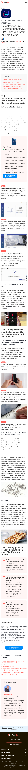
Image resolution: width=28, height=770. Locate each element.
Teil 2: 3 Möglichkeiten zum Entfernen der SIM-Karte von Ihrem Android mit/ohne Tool (14, 83)
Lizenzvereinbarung (18, 767)
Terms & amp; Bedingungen (10, 765)
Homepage (4, 727)
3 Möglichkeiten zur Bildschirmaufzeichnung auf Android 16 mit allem (14, 669)
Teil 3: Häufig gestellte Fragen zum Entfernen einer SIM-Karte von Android (12, 87)
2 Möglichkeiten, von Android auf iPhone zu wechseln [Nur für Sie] (13, 673)
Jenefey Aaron (19, 41)
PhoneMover (7, 147)
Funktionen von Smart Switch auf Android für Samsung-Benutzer (13, 665)
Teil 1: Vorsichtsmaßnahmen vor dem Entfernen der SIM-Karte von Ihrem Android (14, 80)
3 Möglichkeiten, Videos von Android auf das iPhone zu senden (12, 662)
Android (3, 42)
